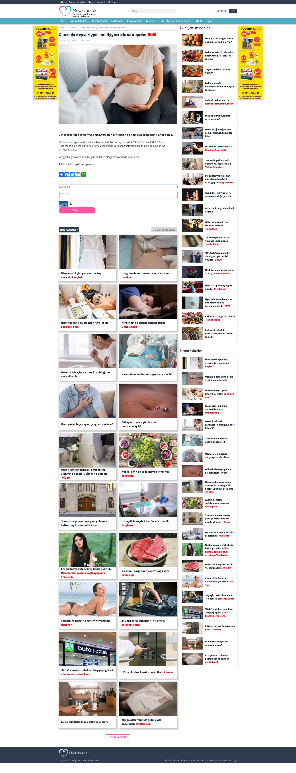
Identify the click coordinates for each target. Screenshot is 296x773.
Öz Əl (199, 21)
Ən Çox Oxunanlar (164, 230)
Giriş (232, 10)
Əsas (63, 21)
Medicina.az (66, 142)
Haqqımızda (100, 2)
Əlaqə (90, 2)
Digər (209, 21)
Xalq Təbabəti (197, 760)
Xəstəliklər (117, 21)
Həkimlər (63, 2)
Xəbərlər (62, 27)
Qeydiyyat (221, 10)
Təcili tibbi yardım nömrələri (175, 21)
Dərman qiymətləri (77, 2)
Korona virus (134, 21)
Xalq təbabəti (99, 21)
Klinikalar (185, 760)
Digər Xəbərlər (69, 230)
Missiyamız (113, 2)
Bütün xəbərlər (118, 737)
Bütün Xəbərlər (78, 21)
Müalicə (150, 21)
